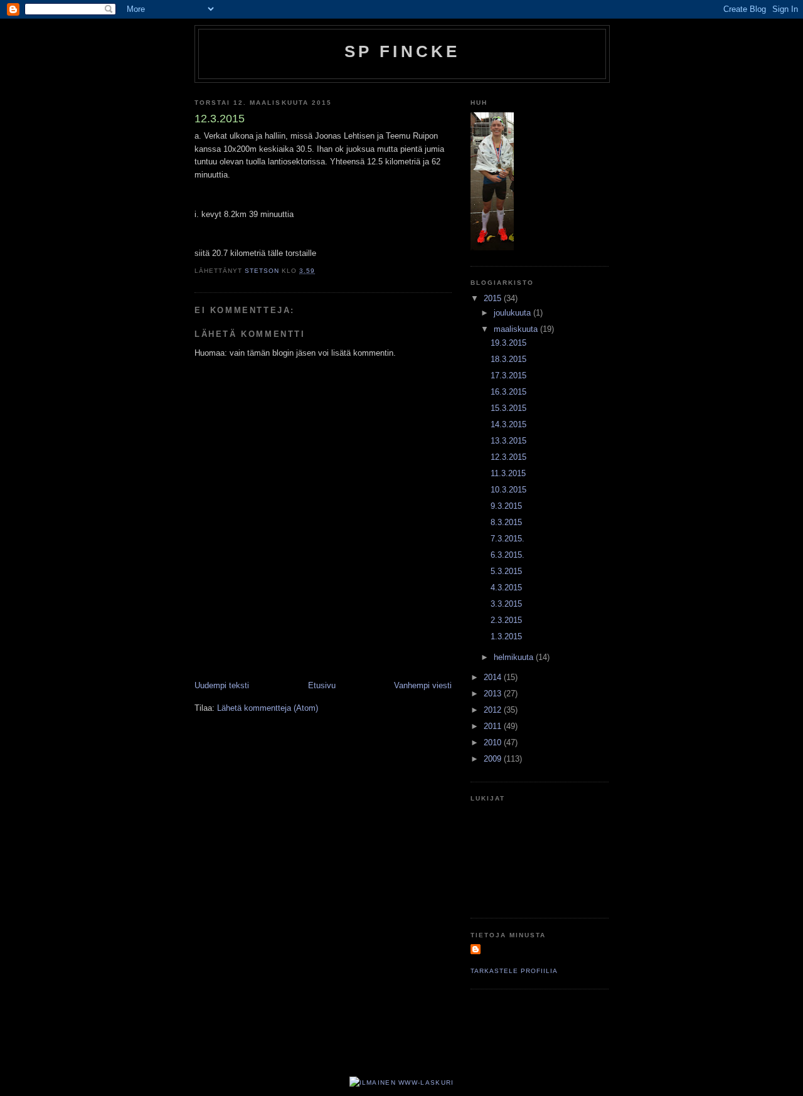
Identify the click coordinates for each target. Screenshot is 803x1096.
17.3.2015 (508, 375)
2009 (494, 758)
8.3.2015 (506, 522)
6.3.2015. (507, 555)
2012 (494, 710)
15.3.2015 (508, 408)
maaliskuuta (517, 329)
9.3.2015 (506, 506)
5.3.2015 (506, 571)
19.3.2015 (508, 343)
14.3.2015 (508, 424)
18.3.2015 (508, 359)
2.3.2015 (506, 620)
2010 (494, 742)
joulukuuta (513, 312)
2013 (494, 693)
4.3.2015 (506, 587)
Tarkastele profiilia (514, 970)
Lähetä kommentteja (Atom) (267, 708)
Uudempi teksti (221, 685)
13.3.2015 (508, 440)
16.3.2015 (508, 391)
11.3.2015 (508, 473)
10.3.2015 (508, 489)
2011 (494, 726)
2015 (494, 298)
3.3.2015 (506, 604)
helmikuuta (515, 657)
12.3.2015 (508, 457)
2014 (494, 677)
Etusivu (322, 685)
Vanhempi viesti (423, 685)
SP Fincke (402, 51)
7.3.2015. (507, 538)
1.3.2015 (506, 636)
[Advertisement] (341, 652)
